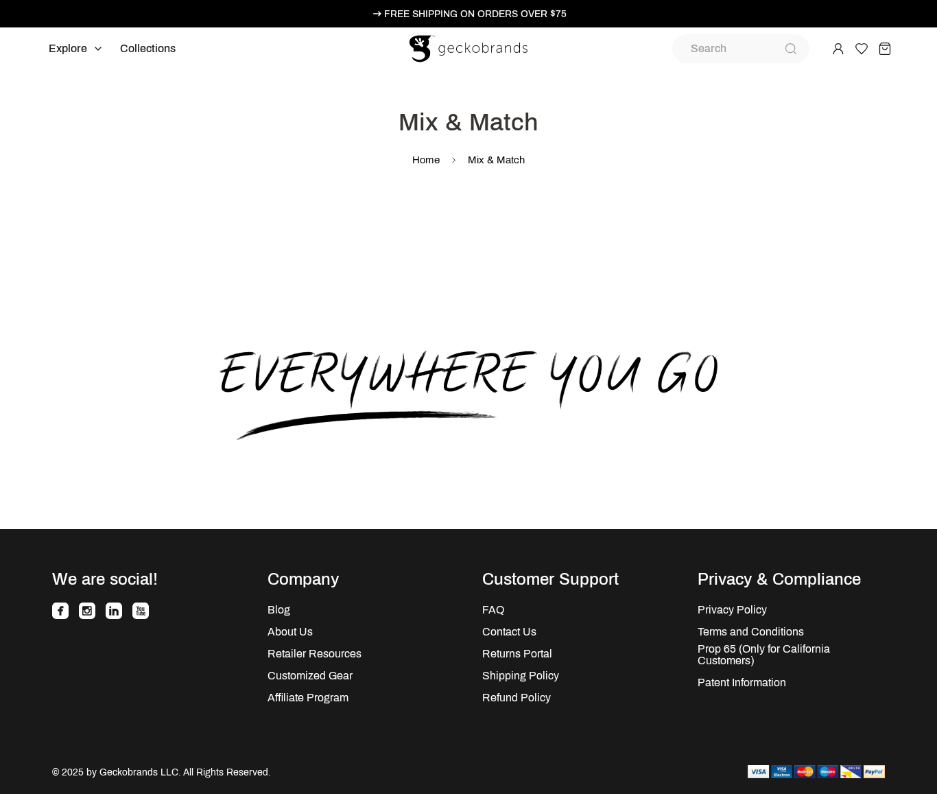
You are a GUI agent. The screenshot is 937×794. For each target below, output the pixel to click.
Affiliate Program (308, 697)
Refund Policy (516, 697)
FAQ (493, 610)
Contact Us (509, 632)
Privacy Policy (732, 610)
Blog (279, 610)
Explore (68, 48)
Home (426, 159)
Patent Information (742, 682)
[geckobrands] (468, 48)
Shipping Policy (520, 675)
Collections (148, 48)
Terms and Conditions (751, 632)
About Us (290, 632)
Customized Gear (310, 675)
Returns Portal (517, 653)
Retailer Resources (314, 653)
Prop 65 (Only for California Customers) (764, 654)
